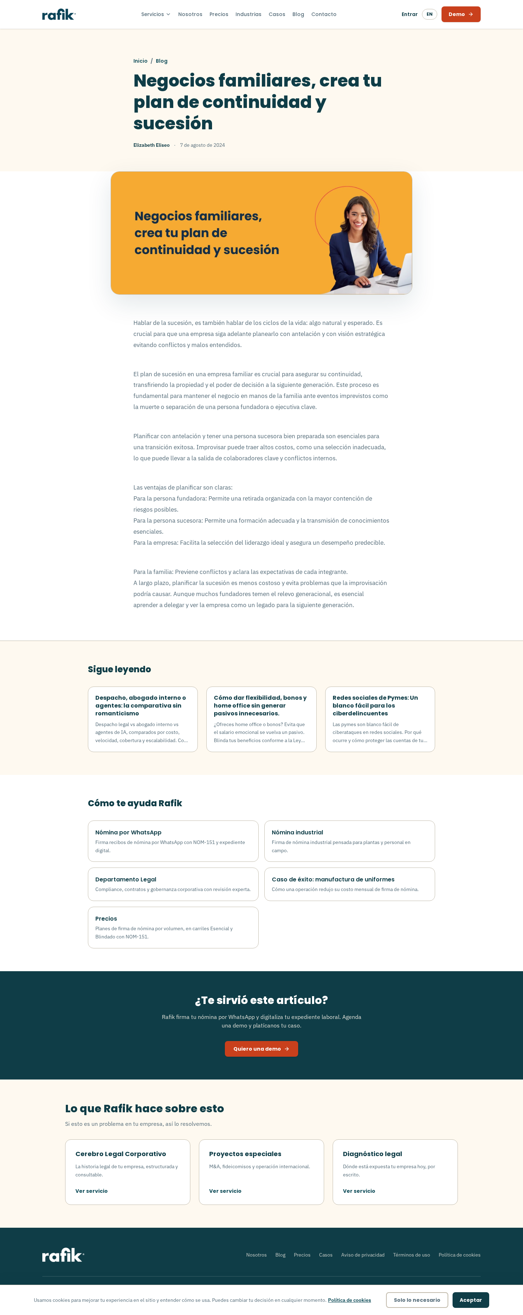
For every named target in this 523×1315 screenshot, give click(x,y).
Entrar (410, 14)
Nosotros (190, 14)
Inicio (140, 60)
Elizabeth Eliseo (151, 145)
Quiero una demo (257, 1048)
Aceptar (471, 1300)
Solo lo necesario (417, 1300)
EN (430, 14)
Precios (219, 14)
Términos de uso (411, 1255)
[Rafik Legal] (59, 14)
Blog (298, 14)
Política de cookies (460, 1255)
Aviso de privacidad (363, 1255)
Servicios (152, 14)
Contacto (324, 14)
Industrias (249, 14)
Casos (277, 14)
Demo (457, 14)
